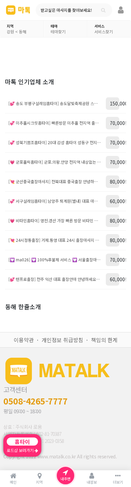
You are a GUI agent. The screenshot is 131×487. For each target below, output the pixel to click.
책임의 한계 (104, 340)
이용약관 (24, 340)
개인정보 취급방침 (62, 340)
